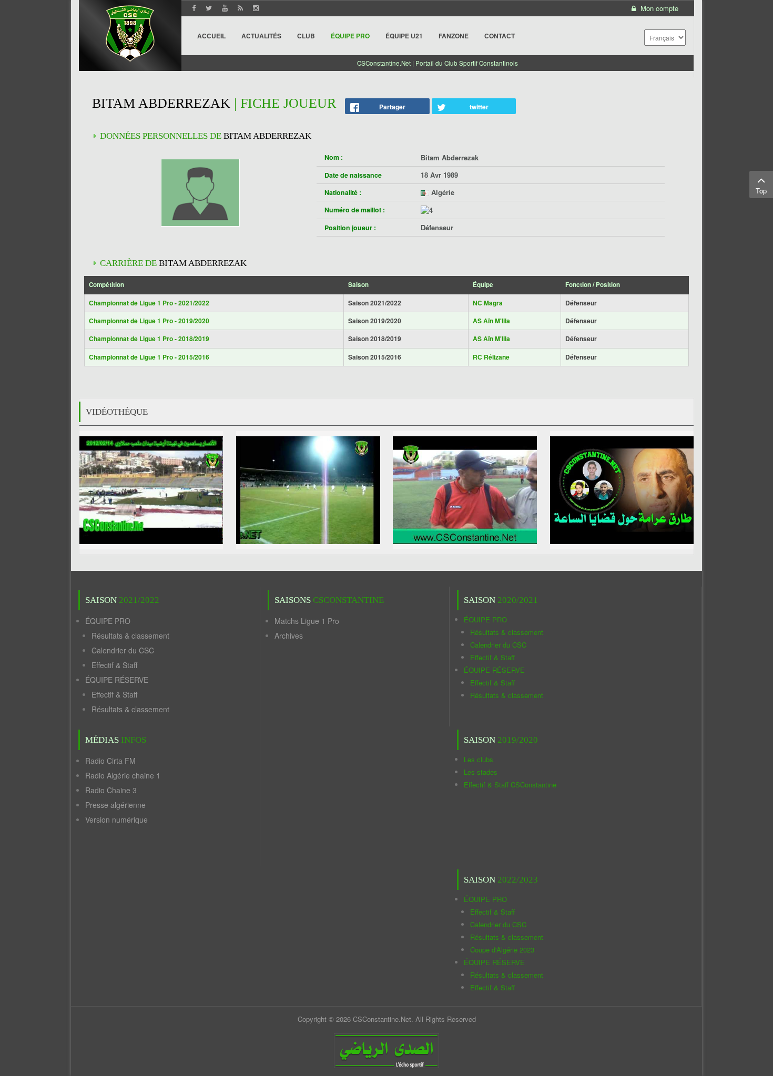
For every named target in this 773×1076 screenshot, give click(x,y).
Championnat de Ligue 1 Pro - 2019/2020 (149, 320)
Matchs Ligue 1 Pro (306, 621)
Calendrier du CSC (122, 650)
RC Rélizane (491, 357)
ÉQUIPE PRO (107, 621)
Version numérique (116, 819)
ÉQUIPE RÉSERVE (116, 679)
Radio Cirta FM (110, 760)
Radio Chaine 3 (111, 790)
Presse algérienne (115, 805)
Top (761, 191)
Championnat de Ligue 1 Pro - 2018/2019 (149, 338)
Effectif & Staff (114, 665)
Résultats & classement (130, 635)
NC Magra (488, 303)
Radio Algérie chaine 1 (122, 775)
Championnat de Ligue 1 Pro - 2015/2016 (149, 357)
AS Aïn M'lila (491, 320)
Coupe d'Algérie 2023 (502, 950)
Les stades (480, 772)
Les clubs (478, 759)
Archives (288, 635)
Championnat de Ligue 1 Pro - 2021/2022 (149, 303)
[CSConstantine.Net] (130, 32)
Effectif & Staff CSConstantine (510, 785)
